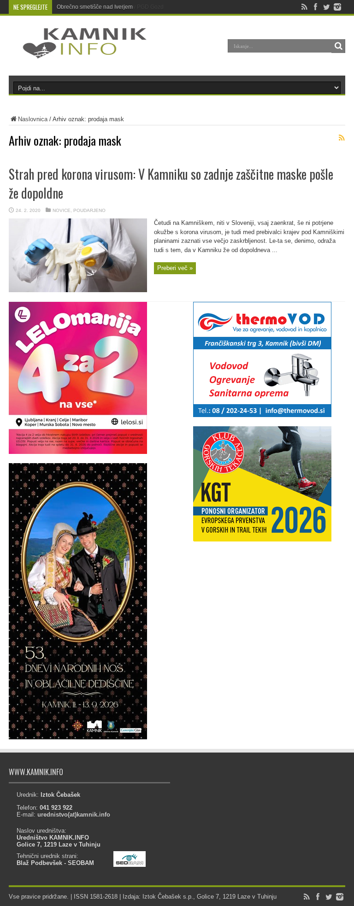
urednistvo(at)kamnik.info (73, 814)
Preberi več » (175, 268)
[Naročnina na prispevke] (341, 137)
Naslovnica (32, 119)
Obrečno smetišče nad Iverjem (95, 7)
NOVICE (62, 210)
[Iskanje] (338, 46)
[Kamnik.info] (78, 52)
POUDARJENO (89, 210)
